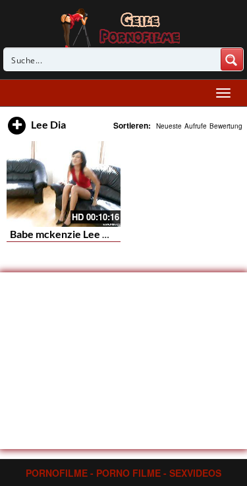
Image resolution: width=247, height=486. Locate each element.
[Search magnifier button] (232, 59)
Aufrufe (195, 126)
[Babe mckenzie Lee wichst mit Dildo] (64, 183)
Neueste (169, 126)
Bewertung (225, 126)
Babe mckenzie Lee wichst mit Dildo (93, 234)
